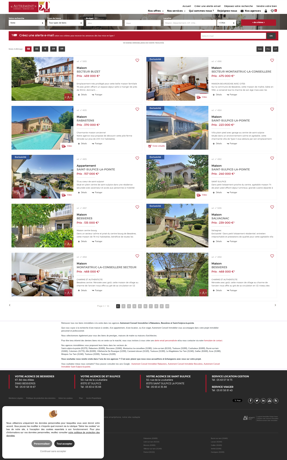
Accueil (187, 6)
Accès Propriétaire (93, 398)
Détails (83, 94)
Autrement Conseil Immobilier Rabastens (149, 364)
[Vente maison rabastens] (43, 128)
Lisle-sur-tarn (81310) (151, 442)
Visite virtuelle (158, 146)
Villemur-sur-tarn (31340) (153, 449)
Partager (98, 94)
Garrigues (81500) (217, 452)
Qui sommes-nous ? (201, 10)
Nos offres (154, 10)
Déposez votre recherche (238, 6)
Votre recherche (16, 18)
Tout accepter (64, 443)
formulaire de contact (213, 340)
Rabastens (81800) (151, 438)
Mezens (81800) (149, 445)
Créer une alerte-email (207, 6)
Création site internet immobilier (267, 418)
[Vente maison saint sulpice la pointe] (177, 128)
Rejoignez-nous (227, 10)
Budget (89, 18)
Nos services (175, 10)
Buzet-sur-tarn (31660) (219, 438)
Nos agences (252, 10)
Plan (81, 398)
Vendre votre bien (266, 6)
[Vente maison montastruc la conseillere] (177, 79)
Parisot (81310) (149, 452)
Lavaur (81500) (216, 442)
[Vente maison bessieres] (43, 225)
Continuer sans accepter (53, 451)
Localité (167, 18)
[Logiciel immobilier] (249, 419)
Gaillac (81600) (216, 445)
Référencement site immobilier (267, 420)
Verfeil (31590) (216, 449)
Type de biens (54, 18)
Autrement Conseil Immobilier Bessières (185, 364)
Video (204, 97)
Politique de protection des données (40, 398)
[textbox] (190, 23)
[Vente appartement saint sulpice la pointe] (43, 177)
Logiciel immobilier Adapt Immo (267, 416)
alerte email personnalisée (165, 340)
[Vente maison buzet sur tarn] (43, 79)
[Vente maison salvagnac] (177, 225)
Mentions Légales (16, 398)
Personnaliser (42, 443)
